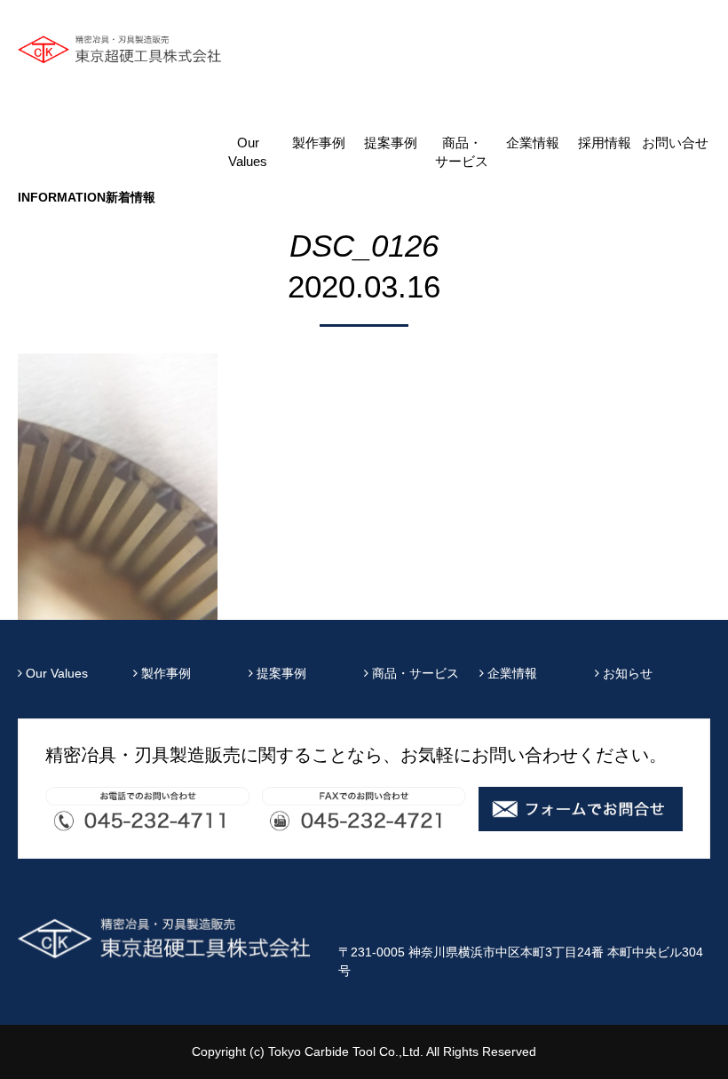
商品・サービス (461, 152)
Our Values (247, 152)
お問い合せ (675, 143)
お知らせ (626, 673)
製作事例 (318, 143)
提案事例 (390, 143)
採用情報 (604, 143)
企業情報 (532, 143)
